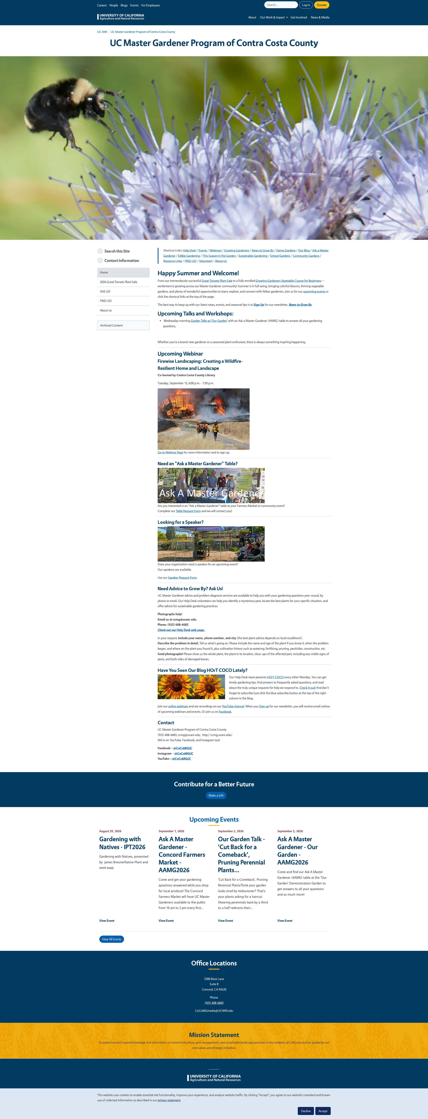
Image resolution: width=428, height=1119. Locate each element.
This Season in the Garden (219, 256)
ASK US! (105, 291)
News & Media (320, 17)
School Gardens (280, 256)
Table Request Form (188, 511)
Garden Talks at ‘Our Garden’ (209, 321)
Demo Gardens (286, 250)
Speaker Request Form (182, 577)
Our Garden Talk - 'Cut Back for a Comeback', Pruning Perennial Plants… (241, 854)
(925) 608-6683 (214, 1003)
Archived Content (111, 325)
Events (134, 5)
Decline (306, 1111)
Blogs (124, 5)
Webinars (216, 250)
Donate (322, 5)
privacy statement (169, 1100)
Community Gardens (306, 256)
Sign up (264, 706)
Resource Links (172, 261)
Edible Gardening (189, 256)
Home (104, 272)
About (252, 17)
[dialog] (214, 1103)
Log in (306, 5)
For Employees (150, 5)
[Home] (120, 17)
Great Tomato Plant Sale (217, 281)
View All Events (111, 939)
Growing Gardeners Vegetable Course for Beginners (288, 281)
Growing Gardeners (236, 250)
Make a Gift (216, 795)
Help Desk (189, 250)
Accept (323, 1111)
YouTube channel (233, 706)
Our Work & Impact (272, 17)
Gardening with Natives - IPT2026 (122, 842)
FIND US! (106, 301)
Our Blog (304, 250)
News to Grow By (263, 250)
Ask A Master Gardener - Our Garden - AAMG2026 (297, 850)
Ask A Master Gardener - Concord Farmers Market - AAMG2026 (182, 854)
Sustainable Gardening (252, 256)
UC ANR (102, 31)
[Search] (296, 4)
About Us (106, 310)
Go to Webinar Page (170, 452)
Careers (102, 5)
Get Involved (299, 17)
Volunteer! (205, 261)
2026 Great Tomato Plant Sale (118, 282)
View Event (106, 921)
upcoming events (314, 291)
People (114, 5)
